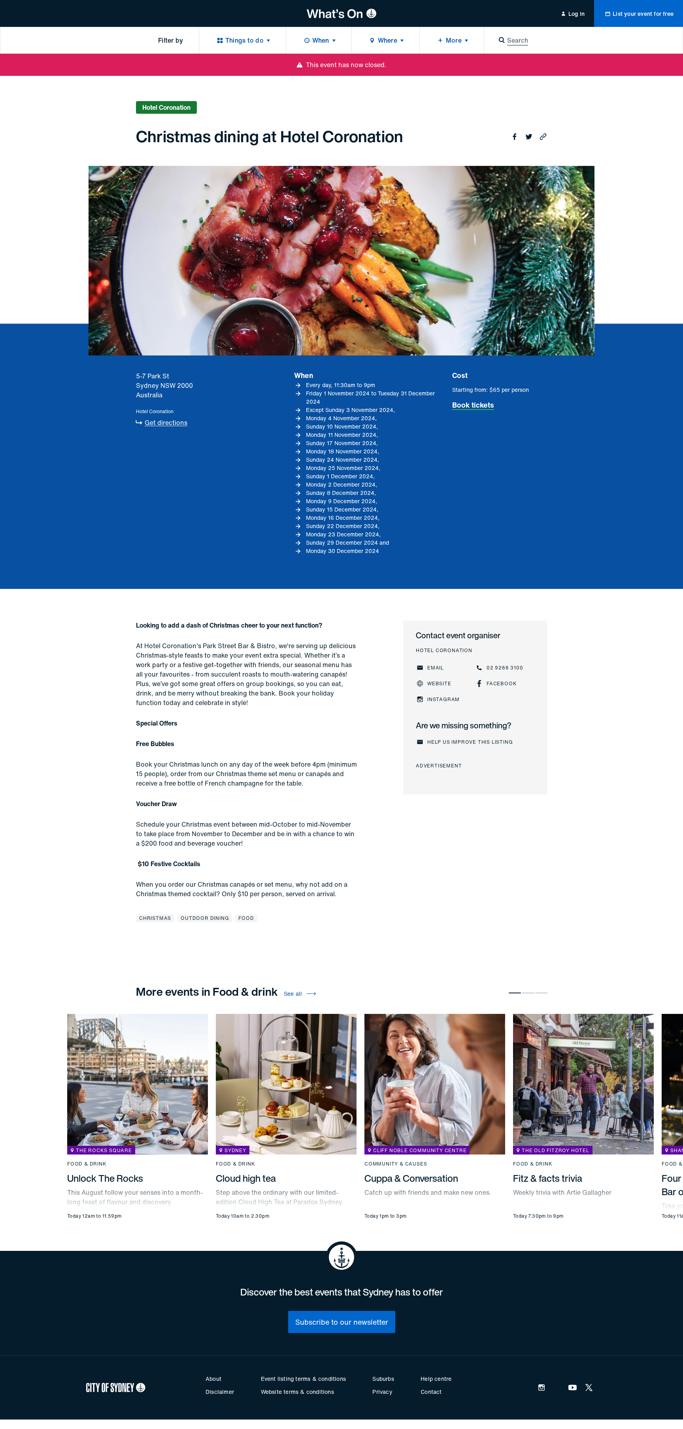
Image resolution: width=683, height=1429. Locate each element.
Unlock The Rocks (105, 1178)
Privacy (382, 1392)
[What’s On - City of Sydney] (341, 13)
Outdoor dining (205, 918)
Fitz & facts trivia (547, 1178)
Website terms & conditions (297, 1392)
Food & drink (87, 1164)
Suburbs (383, 1378)
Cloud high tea (246, 1178)
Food (246, 918)
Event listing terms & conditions (303, 1378)
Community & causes (395, 1164)
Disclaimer (220, 1392)
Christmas (155, 918)
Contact (431, 1392)
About (213, 1378)
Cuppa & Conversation (411, 1178)
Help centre (436, 1378)
